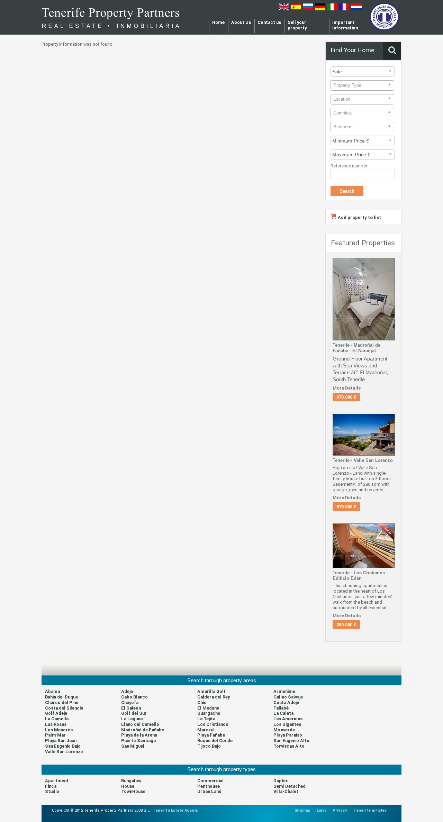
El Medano (208, 708)
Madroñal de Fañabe (142, 729)
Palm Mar (55, 735)
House (127, 786)
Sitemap (302, 810)
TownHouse (133, 791)
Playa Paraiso (287, 735)
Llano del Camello (140, 724)
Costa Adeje (286, 702)
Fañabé (281, 708)
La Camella (57, 718)
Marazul (206, 729)
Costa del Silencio (64, 708)
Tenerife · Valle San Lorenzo (363, 460)
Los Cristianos (212, 724)
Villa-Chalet (285, 791)
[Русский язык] (308, 8)
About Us (241, 22)
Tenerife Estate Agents (175, 810)
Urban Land (209, 791)
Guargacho (208, 713)
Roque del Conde (215, 740)
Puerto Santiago (138, 740)
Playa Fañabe (211, 735)
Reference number (349, 165)
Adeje (127, 691)
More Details (347, 388)
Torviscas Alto (289, 746)
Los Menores (59, 729)
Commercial (210, 780)
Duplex (280, 780)
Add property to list (359, 217)
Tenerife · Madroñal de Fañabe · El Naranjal (356, 347)
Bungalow (131, 780)
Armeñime (284, 691)
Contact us (269, 22)
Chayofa (129, 702)
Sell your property (297, 25)
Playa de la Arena (139, 735)
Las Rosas (55, 724)
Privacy (340, 810)
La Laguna (132, 718)
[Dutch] (356, 8)
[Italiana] (332, 8)
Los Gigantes (287, 724)
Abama (52, 691)
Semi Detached (289, 786)
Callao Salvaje (288, 697)
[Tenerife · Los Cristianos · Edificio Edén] (364, 566)
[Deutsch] (320, 8)
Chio (202, 702)
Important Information (345, 25)
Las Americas (287, 718)
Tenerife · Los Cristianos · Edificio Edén (360, 575)
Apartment (57, 780)
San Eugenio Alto (291, 740)
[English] (284, 8)
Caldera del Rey (213, 697)
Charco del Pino (62, 702)
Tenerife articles (370, 810)
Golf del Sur (134, 713)
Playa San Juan (60, 740)
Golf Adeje (56, 713)
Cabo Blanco (134, 697)
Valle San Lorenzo (64, 751)
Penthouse (208, 786)
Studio (52, 791)
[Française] (344, 8)
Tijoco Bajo (209, 746)
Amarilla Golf (211, 691)
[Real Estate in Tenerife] (111, 30)
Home (218, 22)
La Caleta (283, 713)
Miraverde (284, 729)
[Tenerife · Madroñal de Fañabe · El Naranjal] (364, 338)
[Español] (296, 8)
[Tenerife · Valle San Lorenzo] (364, 454)
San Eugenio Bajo (63, 746)
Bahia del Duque (61, 697)
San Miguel (132, 746)
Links (321, 810)
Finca (50, 786)
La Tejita (206, 718)
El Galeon (131, 708)
